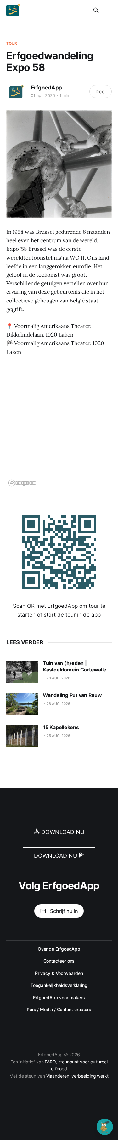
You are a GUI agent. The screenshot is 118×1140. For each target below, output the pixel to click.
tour (11, 43)
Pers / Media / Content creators (59, 1009)
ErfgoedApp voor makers (59, 997)
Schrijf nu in (64, 911)
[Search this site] (96, 10)
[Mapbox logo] (22, 483)
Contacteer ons (59, 961)
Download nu (62, 832)
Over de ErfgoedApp (59, 949)
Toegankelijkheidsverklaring (59, 985)
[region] (59, 425)
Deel (100, 92)
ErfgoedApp (46, 87)
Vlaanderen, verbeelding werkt (77, 1076)
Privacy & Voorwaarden (59, 973)
